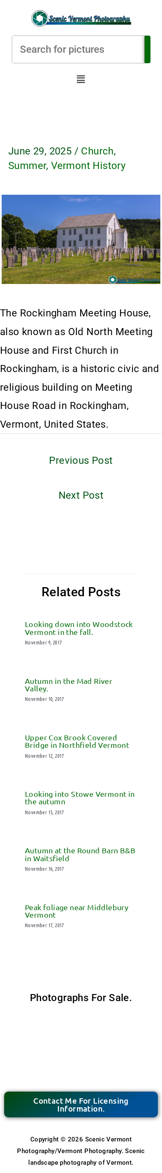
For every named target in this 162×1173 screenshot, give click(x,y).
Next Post (81, 495)
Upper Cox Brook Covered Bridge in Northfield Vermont (77, 741)
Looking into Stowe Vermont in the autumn (80, 797)
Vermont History (88, 165)
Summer (27, 165)
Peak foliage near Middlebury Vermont (76, 911)
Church (97, 151)
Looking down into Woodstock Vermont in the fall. (79, 628)
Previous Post (81, 460)
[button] (81, 80)
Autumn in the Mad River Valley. (68, 684)
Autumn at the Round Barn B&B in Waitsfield (80, 854)
